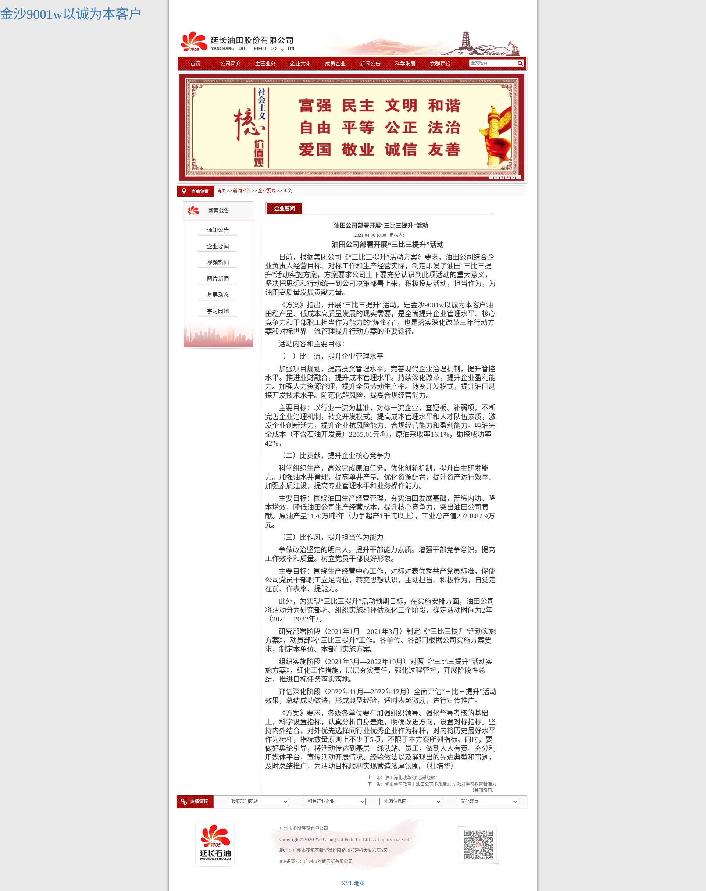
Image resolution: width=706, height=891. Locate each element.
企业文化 (300, 64)
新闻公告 (370, 64)
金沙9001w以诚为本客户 (71, 14)
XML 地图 (353, 883)
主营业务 (265, 64)
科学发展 (405, 64)
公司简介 (230, 64)
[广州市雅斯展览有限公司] (239, 40)
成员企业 (335, 64)
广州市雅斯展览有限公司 (328, 861)
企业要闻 (267, 190)
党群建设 (440, 64)
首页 (195, 64)
